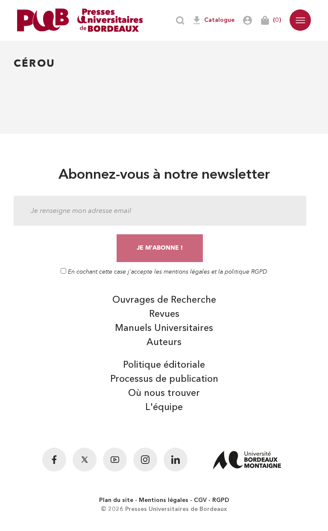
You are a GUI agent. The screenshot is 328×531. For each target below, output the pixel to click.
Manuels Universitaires (164, 328)
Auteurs (164, 342)
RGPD (220, 500)
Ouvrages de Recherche (164, 300)
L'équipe (164, 407)
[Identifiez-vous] (247, 20)
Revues (164, 314)
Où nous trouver (164, 393)
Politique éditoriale (164, 365)
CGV (200, 500)
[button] (300, 20)
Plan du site (116, 500)
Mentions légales (163, 500)
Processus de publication (164, 379)
